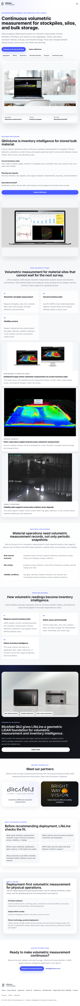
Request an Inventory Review (13, 49)
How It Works (11, 990)
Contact (75, 990)
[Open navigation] (77, 4)
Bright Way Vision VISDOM (62, 990)
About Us (29, 990)
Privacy (4, 995)
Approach (21, 990)
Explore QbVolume (35, 49)
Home (4, 990)
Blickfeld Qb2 (47, 990)
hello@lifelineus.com (53, 968)
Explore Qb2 (36, 750)
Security (17, 995)
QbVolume (37, 990)
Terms (10, 995)
